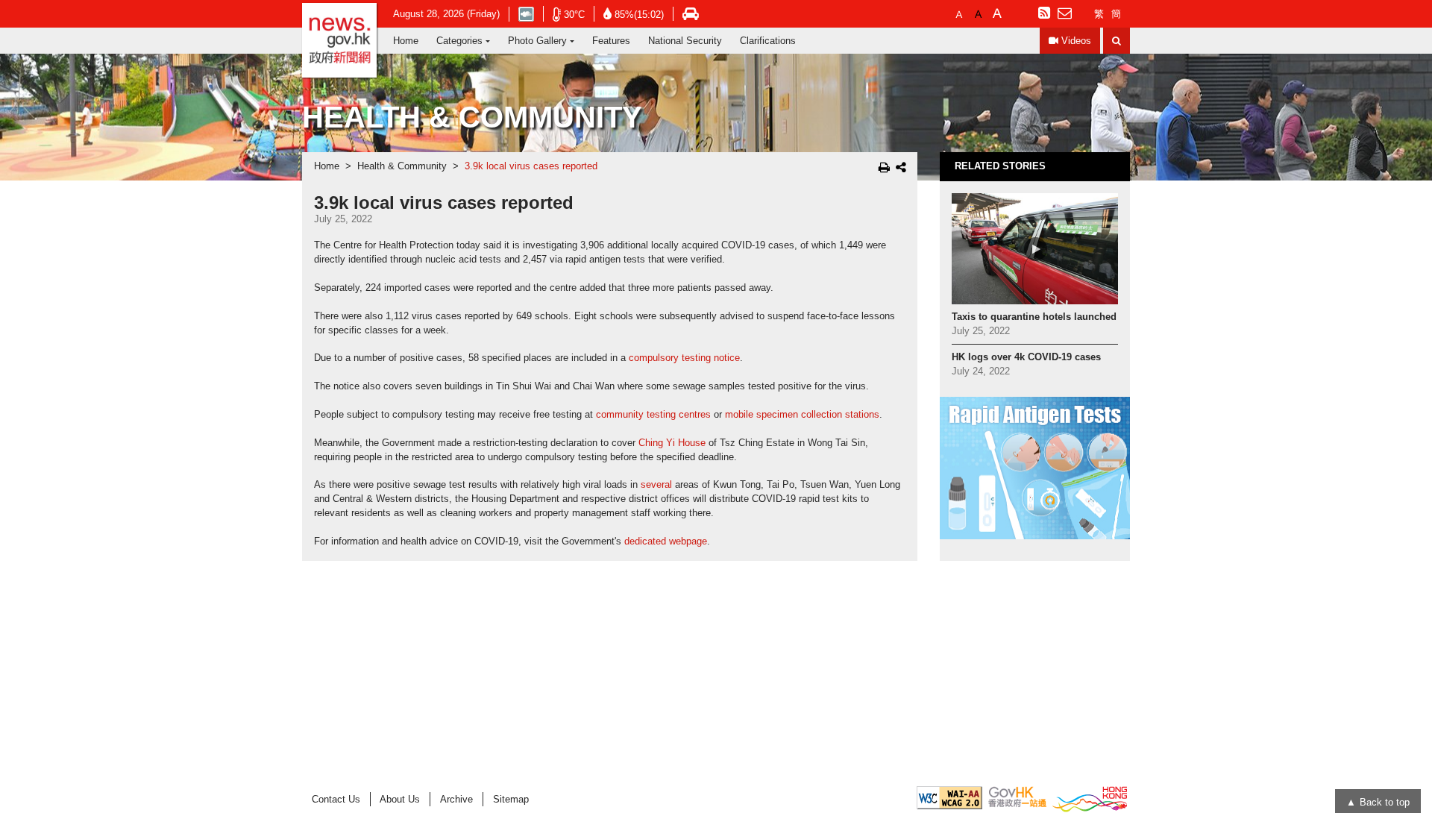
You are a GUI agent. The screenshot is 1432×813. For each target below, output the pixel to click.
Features (611, 40)
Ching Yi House (672, 443)
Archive (456, 799)
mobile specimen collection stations (802, 414)
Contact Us (336, 799)
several (656, 485)
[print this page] (884, 167)
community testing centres (653, 414)
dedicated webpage (665, 541)
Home (405, 40)
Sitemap (511, 799)
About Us (400, 799)
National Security (685, 40)
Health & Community (402, 166)
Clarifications (768, 40)
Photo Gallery (537, 40)
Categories (459, 40)
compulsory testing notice (684, 358)
